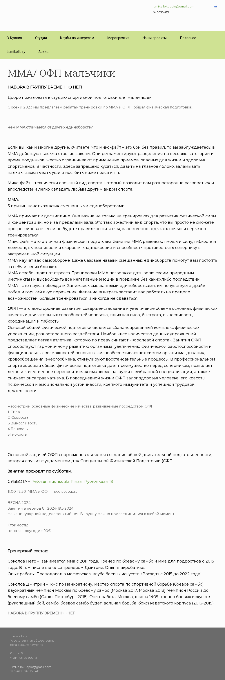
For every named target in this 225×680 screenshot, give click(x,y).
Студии (41, 38)
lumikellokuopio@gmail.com (173, 6)
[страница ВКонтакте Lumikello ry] (133, 640)
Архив (43, 52)
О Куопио (14, 38)
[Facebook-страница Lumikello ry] (119, 640)
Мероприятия (118, 38)
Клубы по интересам (77, 38)
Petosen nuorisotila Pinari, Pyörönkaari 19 (72, 481)
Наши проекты (154, 38)
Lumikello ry (16, 52)
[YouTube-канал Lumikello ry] (143, 640)
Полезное (188, 38)
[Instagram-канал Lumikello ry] (126, 640)
